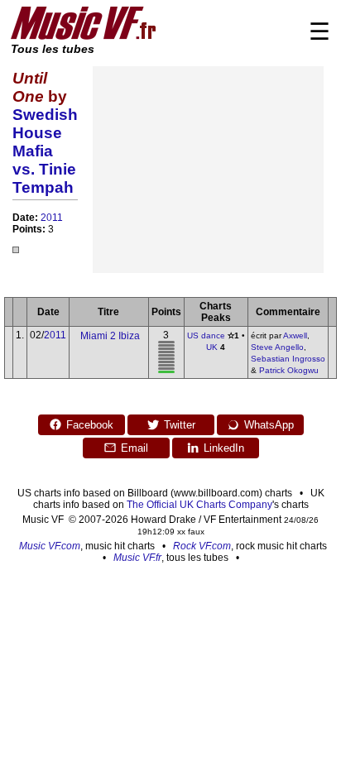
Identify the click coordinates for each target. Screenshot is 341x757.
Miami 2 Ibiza (110, 336)
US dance (206, 335)
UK (212, 347)
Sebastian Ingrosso (288, 358)
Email (134, 448)
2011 (52, 217)
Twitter (179, 425)
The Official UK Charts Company (199, 504)
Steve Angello (277, 347)
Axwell (295, 335)
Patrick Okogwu (289, 370)
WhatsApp (269, 425)
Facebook (89, 425)
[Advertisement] (208, 169)
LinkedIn (224, 448)
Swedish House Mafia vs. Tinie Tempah (45, 151)
